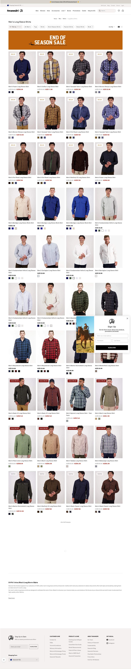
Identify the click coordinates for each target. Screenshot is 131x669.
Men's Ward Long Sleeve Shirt (105, 413)
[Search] (100, 11)
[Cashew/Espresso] (70, 138)
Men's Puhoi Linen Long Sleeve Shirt (20, 461)
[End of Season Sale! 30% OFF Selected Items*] (65, 40)
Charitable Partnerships (94, 654)
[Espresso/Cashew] (67, 92)
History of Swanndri (93, 642)
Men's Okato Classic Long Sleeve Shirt (78, 506)
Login (122, 5)
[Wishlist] (119, 11)
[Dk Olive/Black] (70, 373)
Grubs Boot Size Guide (75, 644)
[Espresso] (67, 183)
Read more (11, 598)
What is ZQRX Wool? (74, 653)
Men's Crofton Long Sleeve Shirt (47, 86)
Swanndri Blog (92, 648)
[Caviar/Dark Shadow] (70, 92)
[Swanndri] (15, 10)
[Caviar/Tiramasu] (67, 512)
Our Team (90, 639)
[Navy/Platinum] (96, 466)
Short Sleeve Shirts (54, 27)
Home (55, 18)
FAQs (51, 642)
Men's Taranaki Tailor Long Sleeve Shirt (79, 86)
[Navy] (9, 92)
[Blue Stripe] (106, 231)
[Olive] (70, 183)
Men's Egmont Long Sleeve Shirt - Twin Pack (79, 414)
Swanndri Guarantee (74, 656)
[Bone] (16, 228)
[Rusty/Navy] (9, 419)
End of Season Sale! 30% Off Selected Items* (64, 1)
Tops (35, 27)
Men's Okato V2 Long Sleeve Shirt (19, 413)
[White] (102, 231)
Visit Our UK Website (93, 659)
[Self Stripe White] (96, 276)
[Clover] (9, 466)
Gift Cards (103, 5)
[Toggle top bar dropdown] (80, 2)
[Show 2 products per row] (122, 27)
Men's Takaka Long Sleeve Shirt (76, 461)
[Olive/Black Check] (70, 323)
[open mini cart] (123, 11)
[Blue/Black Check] (67, 324)
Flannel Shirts (68, 27)
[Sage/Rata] (67, 421)
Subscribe (112, 347)
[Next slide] (92, 26)
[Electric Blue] (13, 228)
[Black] (13, 92)
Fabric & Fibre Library (75, 650)
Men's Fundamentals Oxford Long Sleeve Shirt (108, 224)
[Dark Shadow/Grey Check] (96, 92)
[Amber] (96, 419)
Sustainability (92, 645)
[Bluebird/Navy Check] (99, 92)
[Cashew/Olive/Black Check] (38, 92)
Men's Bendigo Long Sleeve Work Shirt (21, 223)
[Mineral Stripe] (109, 231)
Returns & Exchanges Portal (58, 654)
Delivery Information (55, 648)
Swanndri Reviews (93, 651)
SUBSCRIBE (33, 646)
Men (60, 18)
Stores (118, 5)
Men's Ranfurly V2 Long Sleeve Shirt (78, 177)
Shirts (64, 18)
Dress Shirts (80, 27)
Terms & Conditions (55, 645)
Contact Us (53, 639)
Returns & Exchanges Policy (58, 651)
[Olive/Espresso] (67, 138)
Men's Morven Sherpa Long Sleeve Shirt (108, 86)
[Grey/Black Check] (19, 371)
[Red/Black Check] (74, 324)
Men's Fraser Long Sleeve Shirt (18, 86)
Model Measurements (75, 647)
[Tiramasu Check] (96, 371)
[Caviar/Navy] (70, 512)
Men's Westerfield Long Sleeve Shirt (107, 365)
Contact (113, 5)
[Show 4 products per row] (119, 27)
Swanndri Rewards (55, 657)
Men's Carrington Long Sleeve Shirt (48, 270)
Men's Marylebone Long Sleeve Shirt (20, 365)
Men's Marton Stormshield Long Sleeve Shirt (79, 367)
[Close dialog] (127, 318)
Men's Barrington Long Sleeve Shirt (106, 270)
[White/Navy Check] (38, 276)
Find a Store (91, 657)
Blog (108, 5)
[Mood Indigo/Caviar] (67, 373)
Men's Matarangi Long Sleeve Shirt (106, 461)
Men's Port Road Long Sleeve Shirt (77, 132)
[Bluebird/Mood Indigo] (74, 92)
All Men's (28, 27)
